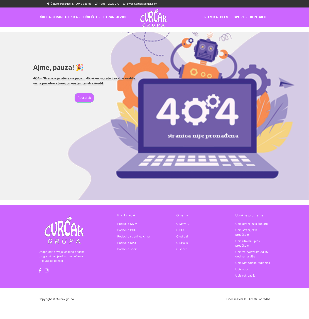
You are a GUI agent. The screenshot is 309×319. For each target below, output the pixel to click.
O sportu (182, 249)
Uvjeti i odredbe (259, 299)
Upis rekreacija (245, 275)
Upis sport (242, 269)
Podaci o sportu (128, 249)
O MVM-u (182, 224)
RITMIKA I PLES (216, 17)
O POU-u (182, 230)
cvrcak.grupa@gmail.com (141, 3)
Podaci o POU (126, 230)
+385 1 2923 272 (108, 3)
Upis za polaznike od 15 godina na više (251, 254)
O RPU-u (182, 243)
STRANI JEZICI (114, 17)
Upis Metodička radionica (252, 263)
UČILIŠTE (90, 17)
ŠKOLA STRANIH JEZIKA (59, 17)
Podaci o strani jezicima (133, 236)
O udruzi (182, 236)
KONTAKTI (258, 17)
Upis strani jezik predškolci (246, 232)
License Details (236, 299)
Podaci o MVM (127, 224)
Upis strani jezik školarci (251, 224)
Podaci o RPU (126, 243)
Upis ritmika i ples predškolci (247, 243)
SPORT (239, 17)
